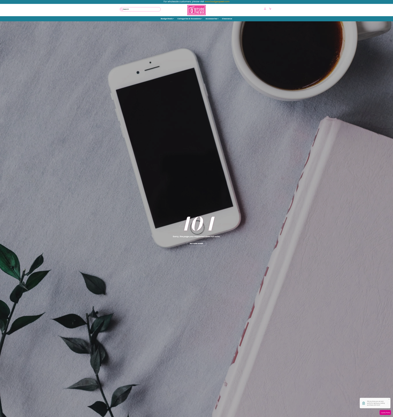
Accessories (212, 19)
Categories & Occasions (189, 19)
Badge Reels (167, 19)
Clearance (227, 19)
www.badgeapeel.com (217, 1)
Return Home (196, 243)
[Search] (121, 8)
